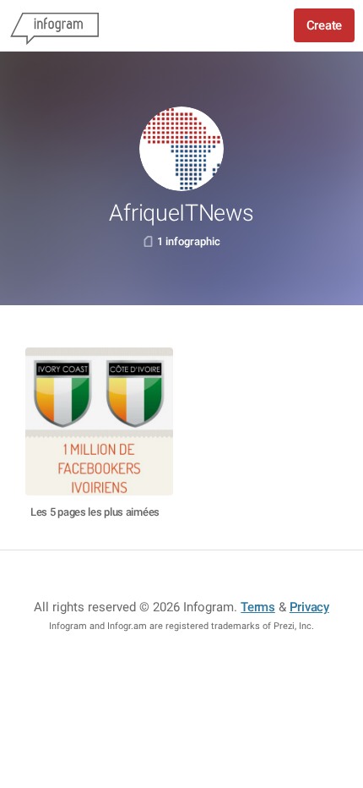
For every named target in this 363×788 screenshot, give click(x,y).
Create (324, 25)
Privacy (309, 607)
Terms (258, 607)
